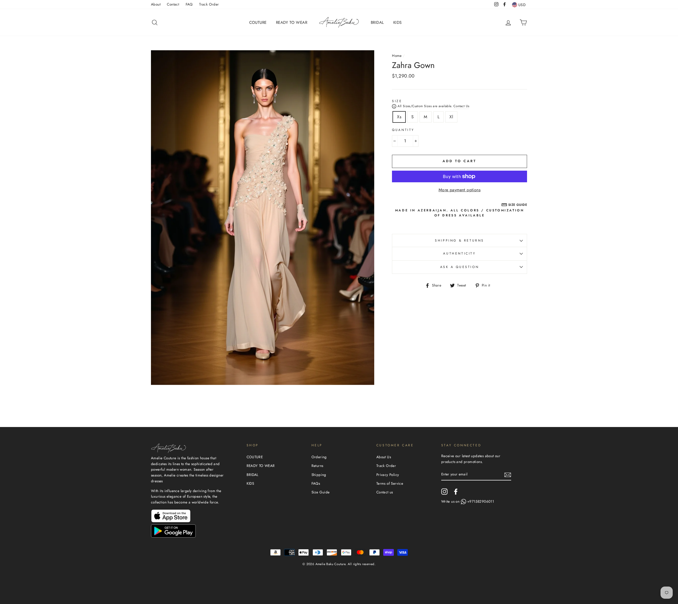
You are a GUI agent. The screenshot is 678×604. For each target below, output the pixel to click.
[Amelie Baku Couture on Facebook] (456, 491)
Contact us (384, 492)
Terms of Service (389, 483)
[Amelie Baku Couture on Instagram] (444, 491)
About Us (383, 457)
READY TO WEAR (291, 22)
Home (397, 55)
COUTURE (258, 22)
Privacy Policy (387, 474)
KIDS (397, 22)
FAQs (315, 483)
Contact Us (461, 106)
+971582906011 (480, 501)
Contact (173, 4)
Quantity (403, 130)
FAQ (189, 4)
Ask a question (459, 267)
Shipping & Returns (459, 240)
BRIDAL (377, 22)
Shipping (318, 474)
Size (397, 101)
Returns (317, 465)
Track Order (209, 4)
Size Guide (320, 492)
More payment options (459, 190)
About (155, 4)
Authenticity (459, 253)
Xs (399, 117)
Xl (451, 117)
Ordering (319, 457)
